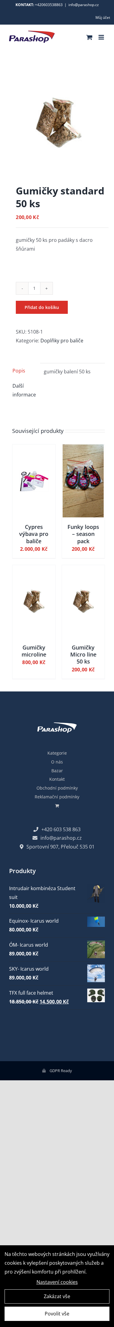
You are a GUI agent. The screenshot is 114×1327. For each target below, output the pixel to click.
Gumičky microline (34, 651)
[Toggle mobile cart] (89, 37)
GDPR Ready (60, 1070)
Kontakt (57, 779)
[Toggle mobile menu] (101, 37)
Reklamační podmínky (57, 797)
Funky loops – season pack (83, 534)
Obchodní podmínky (57, 788)
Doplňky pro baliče (61, 340)
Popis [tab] (18, 370)
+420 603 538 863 (61, 829)
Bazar (57, 770)
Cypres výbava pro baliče (33, 534)
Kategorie (57, 753)
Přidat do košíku (42, 307)
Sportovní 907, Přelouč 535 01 (60, 846)
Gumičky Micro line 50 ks (83, 654)
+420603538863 (49, 4)
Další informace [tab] (24, 390)
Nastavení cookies (57, 1282)
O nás (57, 762)
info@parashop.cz (83, 4)
